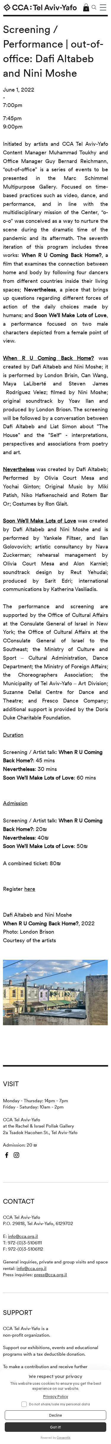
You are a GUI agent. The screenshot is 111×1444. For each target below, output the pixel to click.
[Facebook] (6, 1155)
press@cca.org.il (50, 1274)
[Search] (93, 7)
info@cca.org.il (23, 1236)
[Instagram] (16, 1155)
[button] (103, 7)
